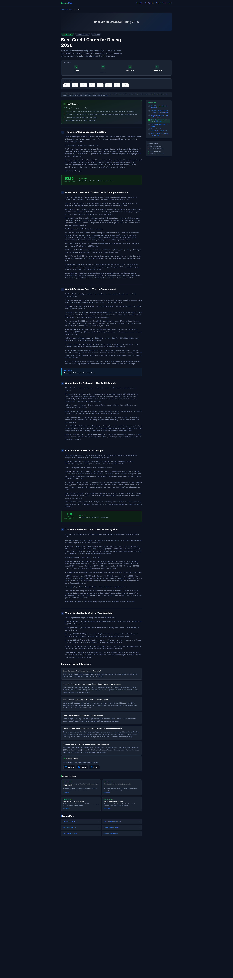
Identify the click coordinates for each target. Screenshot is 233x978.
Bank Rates (139, 3)
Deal (66, 3)
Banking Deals (149, 3)
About (170, 3)
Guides (69, 9)
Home (63, 9)
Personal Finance (161, 3)
